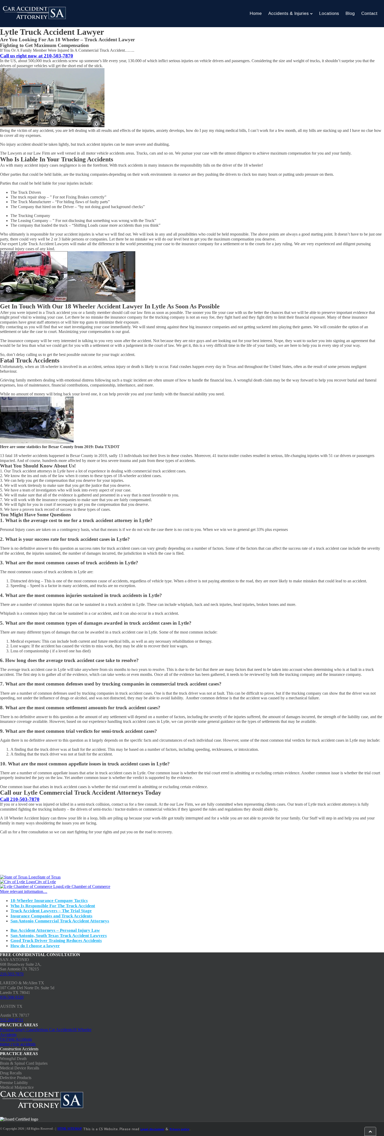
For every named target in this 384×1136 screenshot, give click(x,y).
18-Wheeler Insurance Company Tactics (49, 900)
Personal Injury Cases (18, 1029)
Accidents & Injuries (288, 13)
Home (256, 13)
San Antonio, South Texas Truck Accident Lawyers (58, 935)
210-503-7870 (12, 974)
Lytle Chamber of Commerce (86, 886)
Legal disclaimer (152, 1129)
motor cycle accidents (18, 1044)
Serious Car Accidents (54, 1029)
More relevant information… (23, 891)
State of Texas (49, 877)
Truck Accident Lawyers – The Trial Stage (51, 910)
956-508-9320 (12, 997)
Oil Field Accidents (16, 1039)
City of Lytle (45, 882)
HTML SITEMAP (69, 1129)
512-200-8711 (11, 1020)
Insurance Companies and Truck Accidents (51, 916)
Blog (350, 13)
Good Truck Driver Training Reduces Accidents (56, 940)
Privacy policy (179, 1129)
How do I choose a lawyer (35, 945)
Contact (369, 13)
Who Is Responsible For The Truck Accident (52, 905)
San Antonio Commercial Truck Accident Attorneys (59, 920)
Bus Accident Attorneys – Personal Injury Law (55, 930)
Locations (329, 13)
